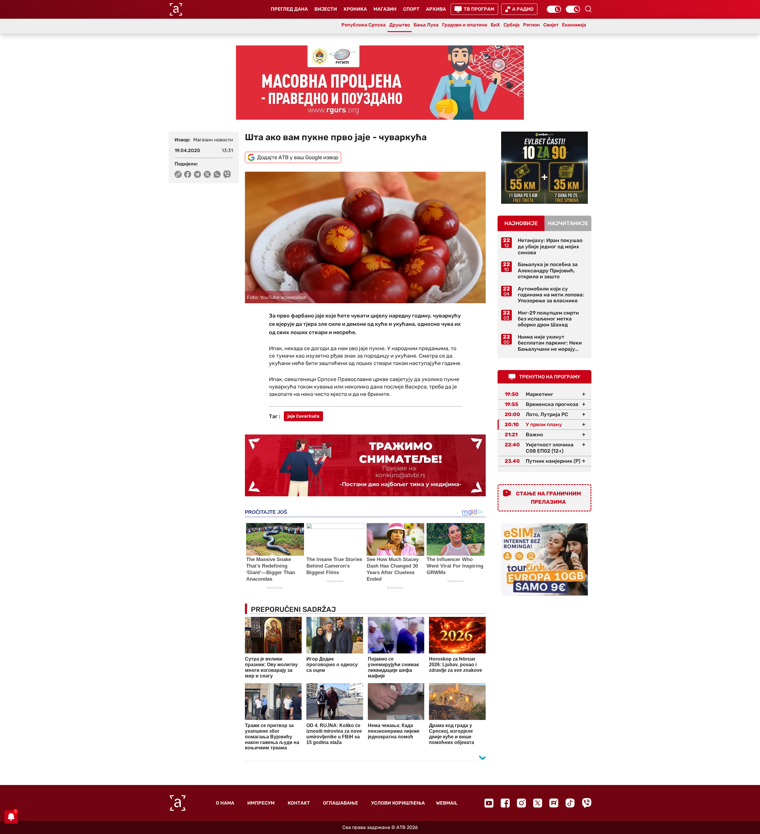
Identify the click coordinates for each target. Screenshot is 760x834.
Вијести (325, 9)
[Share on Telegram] (197, 174)
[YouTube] (488, 803)
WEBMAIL (446, 803)
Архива (436, 9)
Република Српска (363, 25)
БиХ (495, 25)
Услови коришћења (398, 803)
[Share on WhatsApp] (217, 174)
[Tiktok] (570, 803)
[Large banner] (380, 82)
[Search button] (588, 9)
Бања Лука (426, 25)
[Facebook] (505, 803)
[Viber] (586, 803)
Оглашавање (340, 803)
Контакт (299, 803)
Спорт (411, 9)
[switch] (554, 9)
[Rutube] (553, 803)
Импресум (261, 803)
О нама (225, 803)
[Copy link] (178, 174)
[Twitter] (537, 803)
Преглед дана (289, 9)
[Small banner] (544, 168)
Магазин (385, 9)
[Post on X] (207, 174)
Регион (531, 25)
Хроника (355, 9)
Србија (512, 25)
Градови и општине (464, 25)
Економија (574, 25)
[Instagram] (521, 803)
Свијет (550, 25)
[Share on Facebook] (187, 174)
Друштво (399, 25)
